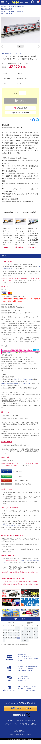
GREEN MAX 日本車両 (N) (16, 6)
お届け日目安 (5, 457)
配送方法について (6, 442)
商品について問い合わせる (21, 112)
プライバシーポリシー (12, 724)
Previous (2, 46)
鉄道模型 (3, 6)
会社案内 (11, 720)
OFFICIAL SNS (19, 715)
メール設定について (7, 261)
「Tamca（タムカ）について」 (11, 525)
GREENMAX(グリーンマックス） (12, 53)
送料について (5, 412)
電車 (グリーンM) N (6, 13)
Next (39, 46)
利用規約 (33, 724)
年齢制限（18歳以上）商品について (12, 536)
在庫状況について (6, 489)
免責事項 (24, 724)
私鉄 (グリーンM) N (6, 9)
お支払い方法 (5, 287)
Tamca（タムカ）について (9, 508)
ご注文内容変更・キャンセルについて (13, 578)
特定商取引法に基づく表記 (25, 720)
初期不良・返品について (8, 555)
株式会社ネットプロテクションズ (23, 379)
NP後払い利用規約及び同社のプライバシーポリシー (16, 383)
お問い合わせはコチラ (20, 708)
